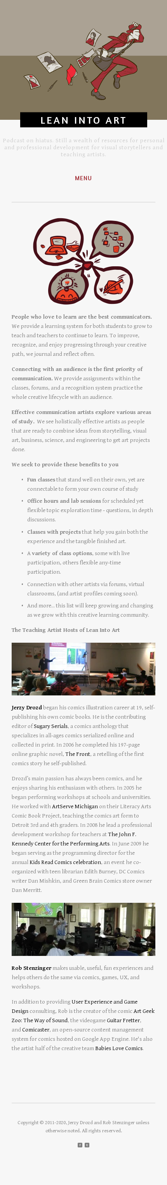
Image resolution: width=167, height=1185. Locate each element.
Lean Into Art (83, 120)
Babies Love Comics (119, 1048)
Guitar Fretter (123, 1020)
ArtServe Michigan (75, 806)
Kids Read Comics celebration (65, 862)
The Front (77, 754)
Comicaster (35, 1029)
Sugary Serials (51, 726)
